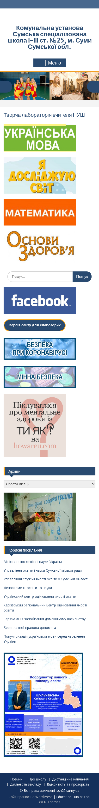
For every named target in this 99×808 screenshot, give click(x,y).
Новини (16, 779)
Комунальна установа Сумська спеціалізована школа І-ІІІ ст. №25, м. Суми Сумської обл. (49, 37)
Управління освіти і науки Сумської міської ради (43, 570)
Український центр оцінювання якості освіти (40, 596)
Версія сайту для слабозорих (35, 325)
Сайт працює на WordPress (30, 796)
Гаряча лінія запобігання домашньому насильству (45, 619)
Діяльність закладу (25, 784)
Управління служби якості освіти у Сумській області (46, 579)
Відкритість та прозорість (68, 784)
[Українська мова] (40, 150)
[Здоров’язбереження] (40, 261)
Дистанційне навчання (70, 779)
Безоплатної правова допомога (30, 627)
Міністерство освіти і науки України (33, 561)
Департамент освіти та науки (28, 587)
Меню (54, 63)
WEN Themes (49, 802)
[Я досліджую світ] (40, 192)
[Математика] (40, 224)
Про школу (37, 779)
